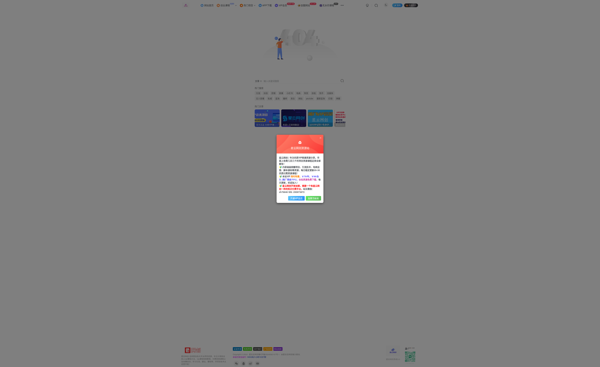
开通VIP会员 (296, 198)
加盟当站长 (313, 198)
